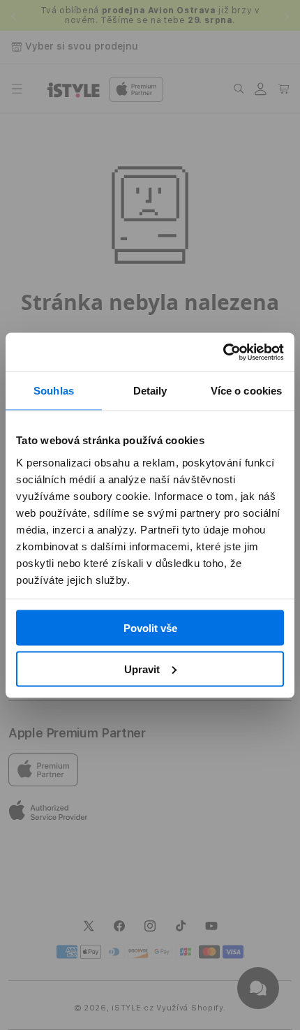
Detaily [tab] (150, 391)
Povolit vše (150, 628)
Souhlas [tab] (53, 391)
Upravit (142, 669)
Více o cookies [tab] (246, 391)
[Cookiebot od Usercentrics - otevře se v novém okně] (223, 352)
